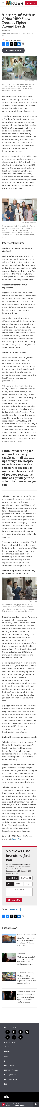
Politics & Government (26, 991)
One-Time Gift (26, 878)
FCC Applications (10, 1075)
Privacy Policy (9, 1065)
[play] (3, 1104)
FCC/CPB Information (11, 1070)
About (6, 1047)
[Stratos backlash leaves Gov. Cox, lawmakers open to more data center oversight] (9, 995)
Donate (32, 3)
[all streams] (36, 1104)
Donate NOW (14, 900)
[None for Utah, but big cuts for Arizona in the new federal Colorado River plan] (9, 938)
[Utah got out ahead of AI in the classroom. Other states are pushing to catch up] (9, 957)
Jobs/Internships (9, 1061)
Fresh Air (16, 839)
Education (21, 954)
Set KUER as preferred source (13, 40)
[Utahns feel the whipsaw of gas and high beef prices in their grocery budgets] (9, 976)
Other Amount (19, 890)
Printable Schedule (11, 1079)
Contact (7, 1051)
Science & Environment (26, 935)
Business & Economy (25, 973)
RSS (5, 1084)
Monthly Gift (12, 878)
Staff (6, 1056)
